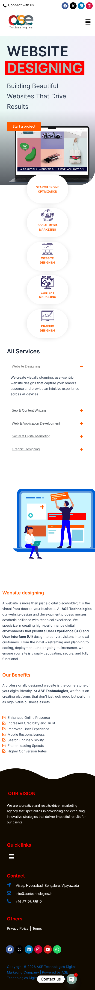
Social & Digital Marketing (31, 436)
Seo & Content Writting (29, 410)
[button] (88, 22)
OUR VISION (22, 793)
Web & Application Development (36, 423)
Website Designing (26, 366)
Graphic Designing (26, 449)
